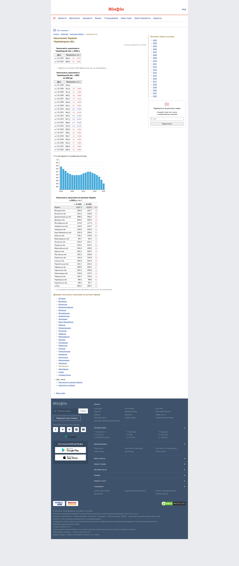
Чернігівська (63, 369)
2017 (155, 81)
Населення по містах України (70, 382)
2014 (155, 73)
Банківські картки (131, 411)
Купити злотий (161, 451)
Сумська (62, 348)
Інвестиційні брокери (163, 411)
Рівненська (63, 345)
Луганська (63, 331)
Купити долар (99, 451)
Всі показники (62, 30)
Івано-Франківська (66, 322)
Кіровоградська (65, 328)
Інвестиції (126, 18)
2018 (155, 84)
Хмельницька (64, 360)
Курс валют (98, 408)
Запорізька (63, 319)
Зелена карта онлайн (101, 491)
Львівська (62, 334)
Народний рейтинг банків (165, 418)
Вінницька (63, 301)
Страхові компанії (162, 494)
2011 (155, 64)
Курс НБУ (97, 411)
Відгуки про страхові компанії (135, 491)
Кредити (87, 18)
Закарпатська (64, 316)
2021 (155, 93)
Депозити (74, 18)
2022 (155, 96)
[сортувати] (74, 204)
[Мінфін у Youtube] (83, 429)
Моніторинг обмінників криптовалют (107, 421)
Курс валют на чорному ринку (166, 448)
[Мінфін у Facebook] (55, 429)
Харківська (63, 354)
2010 (155, 61)
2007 (155, 52)
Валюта (62, 18)
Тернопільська (64, 351)
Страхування (111, 18)
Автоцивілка (98, 494)
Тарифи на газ (161, 415)
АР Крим (62, 298)
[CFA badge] (84, 504)
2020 (155, 90)
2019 (155, 87)
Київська (62, 325)
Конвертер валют (100, 418)
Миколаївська (64, 337)
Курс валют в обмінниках (134, 448)
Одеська (62, 340)
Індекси (157, 18)
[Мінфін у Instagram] (76, 429)
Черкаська (63, 363)
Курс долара (129, 408)
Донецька (62, 310)
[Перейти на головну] (119, 9)
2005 (155, 46)
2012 (155, 67)
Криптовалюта (142, 18)
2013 (155, 70)
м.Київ (61, 372)
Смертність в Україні (67, 385)
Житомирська (64, 313)
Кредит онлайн (130, 418)
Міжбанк (97, 415)
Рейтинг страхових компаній (166, 491)
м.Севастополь (65, 375)
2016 (155, 79)
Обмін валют (98, 448)
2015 (155, 76)
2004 (155, 43)
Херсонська (63, 357)
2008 (155, 55)
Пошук (83, 411)
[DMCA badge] (173, 504)
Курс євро (159, 408)
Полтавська (63, 343)
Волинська (63, 304)
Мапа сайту (60, 393)
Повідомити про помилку (67, 418)
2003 (155, 40)
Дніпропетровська (66, 307)
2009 (155, 58)
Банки (98, 18)
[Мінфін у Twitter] (69, 429)
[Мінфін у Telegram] (62, 429)
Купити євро (129, 451)
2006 (155, 49)
